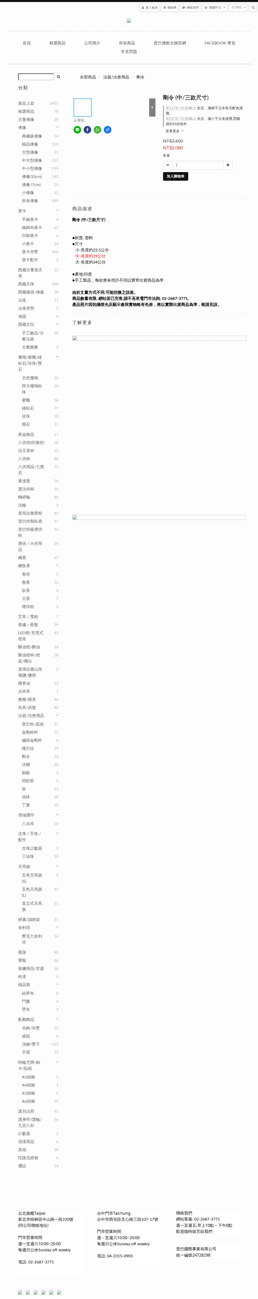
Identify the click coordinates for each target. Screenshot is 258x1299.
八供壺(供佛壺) (31, 443)
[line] (77, 130)
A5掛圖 (28, 1093)
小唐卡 (28, 244)
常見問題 (129, 52)
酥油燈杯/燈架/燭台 (29, 658)
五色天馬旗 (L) (32, 892)
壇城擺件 (26, 815)
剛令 (26, 757)
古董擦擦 (30, 347)
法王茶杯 (26, 451)
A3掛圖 (28, 1077)
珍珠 (26, 416)
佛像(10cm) (32, 177)
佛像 (22, 128)
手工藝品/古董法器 (33, 336)
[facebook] (87, 130)
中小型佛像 (32, 169)
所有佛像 (30, 201)
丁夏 (26, 805)
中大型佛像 (32, 160)
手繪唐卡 (30, 220)
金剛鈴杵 (30, 732)
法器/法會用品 (31, 716)
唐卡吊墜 (30, 252)
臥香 (26, 591)
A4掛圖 (28, 1085)
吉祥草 (24, 692)
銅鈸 (26, 773)
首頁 (27, 43)
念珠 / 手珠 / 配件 (29, 837)
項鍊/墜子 (31, 1044)
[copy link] (107, 130)
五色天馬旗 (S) (32, 878)
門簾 (26, 1001)
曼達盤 (24, 481)
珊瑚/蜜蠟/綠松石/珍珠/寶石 (30, 363)
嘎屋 (22, 952)
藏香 (22, 558)
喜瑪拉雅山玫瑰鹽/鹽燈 (30, 672)
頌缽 (26, 797)
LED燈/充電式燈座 (30, 636)
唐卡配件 (30, 260)
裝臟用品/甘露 (31, 969)
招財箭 (28, 781)
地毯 (22, 316)
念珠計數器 (32, 848)
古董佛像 (26, 120)
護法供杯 (26, 489)
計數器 (24, 1134)
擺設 (22, 1166)
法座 (22, 300)
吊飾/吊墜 (31, 1028)
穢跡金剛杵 (32, 740)
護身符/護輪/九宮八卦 (30, 1123)
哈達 (22, 977)
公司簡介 (92, 43)
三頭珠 (28, 857)
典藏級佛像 (32, 136)
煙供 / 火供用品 (30, 547)
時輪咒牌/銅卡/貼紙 (29, 1066)
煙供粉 (28, 607)
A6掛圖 (28, 1101)
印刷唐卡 (30, 236)
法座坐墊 (26, 308)
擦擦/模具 (27, 700)
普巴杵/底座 (33, 724)
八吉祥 (28, 824)
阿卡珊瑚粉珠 (32, 389)
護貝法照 (26, 1111)
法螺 (26, 765)
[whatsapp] (97, 130)
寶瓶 (22, 961)
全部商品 (88, 77)
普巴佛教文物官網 (170, 43)
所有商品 (127, 43)
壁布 (26, 1010)
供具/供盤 (27, 708)
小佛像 (28, 193)
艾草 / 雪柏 (28, 617)
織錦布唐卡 (32, 228)
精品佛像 (30, 144)
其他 (22, 1150)
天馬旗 (24, 867)
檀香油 (24, 683)
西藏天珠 (26, 284)
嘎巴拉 (28, 749)
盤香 (26, 582)
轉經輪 (24, 497)
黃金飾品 (26, 435)
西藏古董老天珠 (30, 273)
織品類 (24, 985)
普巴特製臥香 (30, 521)
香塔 (26, 574)
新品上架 (26, 103)
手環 (26, 1052)
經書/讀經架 (29, 920)
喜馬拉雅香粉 (30, 513)
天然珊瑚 (30, 378)
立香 (26, 599)
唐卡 (22, 211)
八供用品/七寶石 (31, 470)
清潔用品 (26, 1142)
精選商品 (57, 43)
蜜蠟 (26, 400)
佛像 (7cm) (31, 185)
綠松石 (28, 408)
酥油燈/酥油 (29, 647)
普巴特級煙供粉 (30, 532)
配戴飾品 (26, 1020)
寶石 (26, 424)
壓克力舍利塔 (32, 939)
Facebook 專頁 (220, 43)
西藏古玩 (26, 325)
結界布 (28, 993)
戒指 (26, 1036)
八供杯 (24, 459)
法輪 (22, 505)
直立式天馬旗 (32, 907)
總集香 (24, 566)
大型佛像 (30, 152)
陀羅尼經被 (28, 1158)
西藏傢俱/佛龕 (31, 292)
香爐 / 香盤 (28, 625)
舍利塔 (24, 928)
